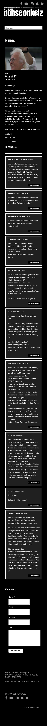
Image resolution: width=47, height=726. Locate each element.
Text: (10, 628)
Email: (11, 607)
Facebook (21, 4)
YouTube (26, 4)
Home (7, 673)
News (7, 74)
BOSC (7, 677)
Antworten (34, 185)
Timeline (34, 675)
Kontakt (9, 675)
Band (22, 673)
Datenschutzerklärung (28, 681)
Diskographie (21, 675)
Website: (11, 618)
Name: (11, 597)
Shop (28, 673)
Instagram (32, 4)
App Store (37, 4)
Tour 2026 (16, 677)
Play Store (42, 4)
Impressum (10, 681)
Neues (15, 673)
